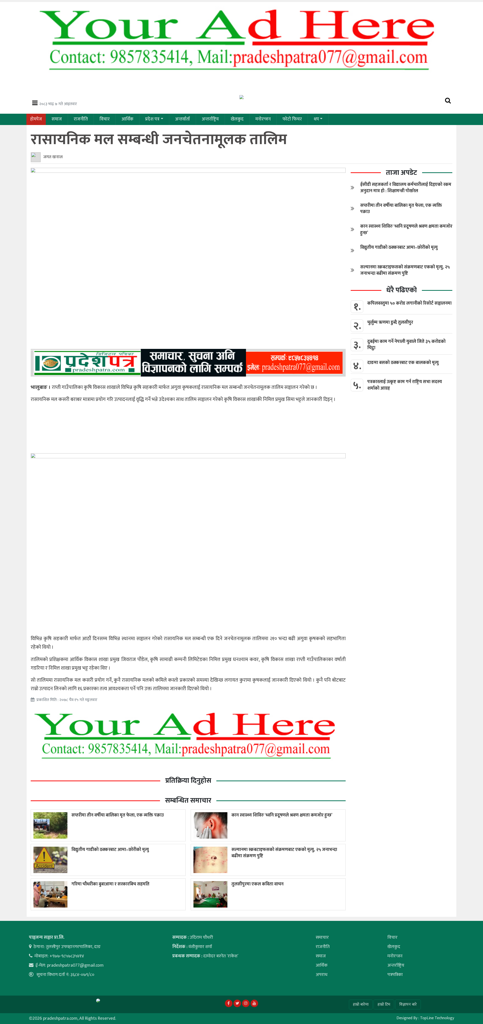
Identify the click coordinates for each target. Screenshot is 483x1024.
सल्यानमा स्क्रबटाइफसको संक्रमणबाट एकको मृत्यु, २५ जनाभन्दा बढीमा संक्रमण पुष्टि (284, 853)
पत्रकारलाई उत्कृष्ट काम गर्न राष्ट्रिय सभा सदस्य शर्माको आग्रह (404, 385)
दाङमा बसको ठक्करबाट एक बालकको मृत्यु (403, 362)
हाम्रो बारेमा (361, 1004)
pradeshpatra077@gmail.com (75, 965)
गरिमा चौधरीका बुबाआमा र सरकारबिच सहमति (110, 884)
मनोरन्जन (263, 119)
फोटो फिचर (292, 119)
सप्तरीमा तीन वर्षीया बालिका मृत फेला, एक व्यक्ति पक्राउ (117, 815)
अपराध (322, 974)
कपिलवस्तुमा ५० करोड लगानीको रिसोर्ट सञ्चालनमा (409, 303)
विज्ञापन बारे (408, 1004)
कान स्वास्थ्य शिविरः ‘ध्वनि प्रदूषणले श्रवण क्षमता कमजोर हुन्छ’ (281, 815)
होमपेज (36, 119)
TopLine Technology (437, 1018)
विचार (105, 119)
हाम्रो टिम (384, 1004)
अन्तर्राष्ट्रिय (210, 119)
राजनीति (81, 119)
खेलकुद (237, 119)
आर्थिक (127, 119)
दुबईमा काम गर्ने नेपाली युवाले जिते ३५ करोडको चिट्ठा (406, 345)
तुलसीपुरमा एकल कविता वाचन (257, 884)
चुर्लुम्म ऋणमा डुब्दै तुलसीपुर (390, 322)
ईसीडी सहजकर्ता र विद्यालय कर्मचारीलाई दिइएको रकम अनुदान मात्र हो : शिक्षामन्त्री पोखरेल (405, 188)
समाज (57, 119)
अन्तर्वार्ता (182, 119)
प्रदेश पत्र (152, 119)
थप (316, 119)
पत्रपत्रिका (395, 974)
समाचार (322, 937)
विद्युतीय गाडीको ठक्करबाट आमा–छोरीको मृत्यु (110, 849)
